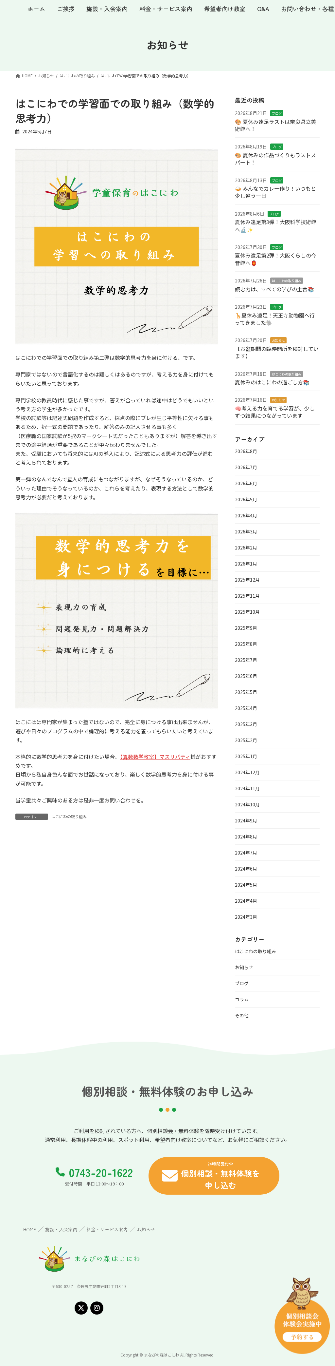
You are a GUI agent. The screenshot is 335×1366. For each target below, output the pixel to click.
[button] (214, 1176)
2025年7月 (246, 660)
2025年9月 (246, 628)
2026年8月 (246, 451)
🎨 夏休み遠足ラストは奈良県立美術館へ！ (275, 125)
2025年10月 (247, 611)
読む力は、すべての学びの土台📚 (274, 289)
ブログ (277, 113)
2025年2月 (246, 740)
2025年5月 (246, 692)
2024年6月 (246, 868)
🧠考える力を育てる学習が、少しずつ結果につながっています (275, 411)
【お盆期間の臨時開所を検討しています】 (277, 352)
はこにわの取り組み (69, 816)
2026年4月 (246, 515)
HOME (29, 1229)
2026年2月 (246, 547)
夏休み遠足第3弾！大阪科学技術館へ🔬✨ (275, 225)
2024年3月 (246, 917)
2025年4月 (246, 708)
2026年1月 (246, 563)
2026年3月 (246, 531)
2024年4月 (246, 900)
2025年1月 (246, 756)
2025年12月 (247, 579)
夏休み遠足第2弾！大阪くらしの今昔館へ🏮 (275, 259)
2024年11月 (247, 788)
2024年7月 (246, 852)
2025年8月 (246, 644)
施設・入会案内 (61, 1229)
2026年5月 (246, 499)
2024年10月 (247, 804)
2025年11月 (247, 595)
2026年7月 (246, 467)
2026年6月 (246, 483)
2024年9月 (246, 820)
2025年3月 (246, 724)
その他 (242, 1015)
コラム (242, 999)
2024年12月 (247, 772)
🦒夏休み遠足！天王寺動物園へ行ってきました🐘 (275, 318)
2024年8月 (246, 836)
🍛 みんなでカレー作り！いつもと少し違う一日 (275, 192)
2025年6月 (246, 676)
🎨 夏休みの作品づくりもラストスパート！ (275, 158)
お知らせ (278, 340)
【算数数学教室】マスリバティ (155, 756)
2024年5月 (246, 884)
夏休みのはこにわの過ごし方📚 (272, 382)
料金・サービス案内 (107, 1229)
